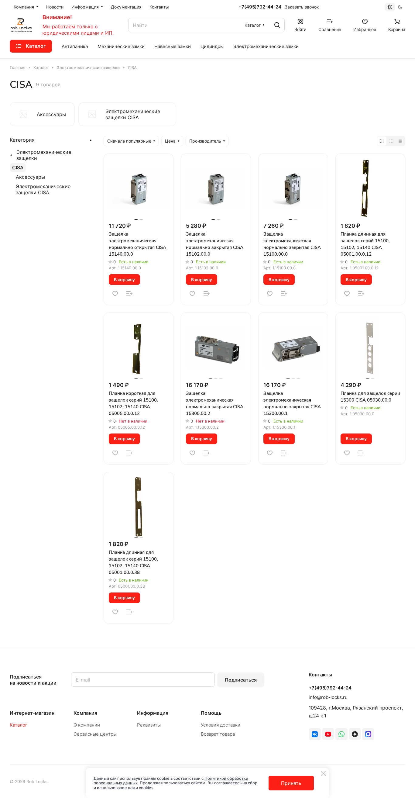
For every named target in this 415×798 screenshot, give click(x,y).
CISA (17, 167)
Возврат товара (218, 734)
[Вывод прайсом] (400, 141)
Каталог (18, 725)
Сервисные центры (95, 734)
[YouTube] (328, 734)
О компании (87, 725)
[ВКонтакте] (315, 734)
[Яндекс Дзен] (355, 734)
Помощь (211, 713)
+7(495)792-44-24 (259, 7)
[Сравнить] (129, 293)
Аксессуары (30, 177)
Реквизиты (149, 725)
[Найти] (277, 25)
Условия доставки (220, 725)
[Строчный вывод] (391, 141)
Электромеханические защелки (43, 155)
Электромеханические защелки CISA (43, 189)
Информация (152, 713)
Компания (85, 713)
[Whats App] (341, 734)
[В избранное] (115, 293)
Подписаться (241, 680)
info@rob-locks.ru (328, 697)
